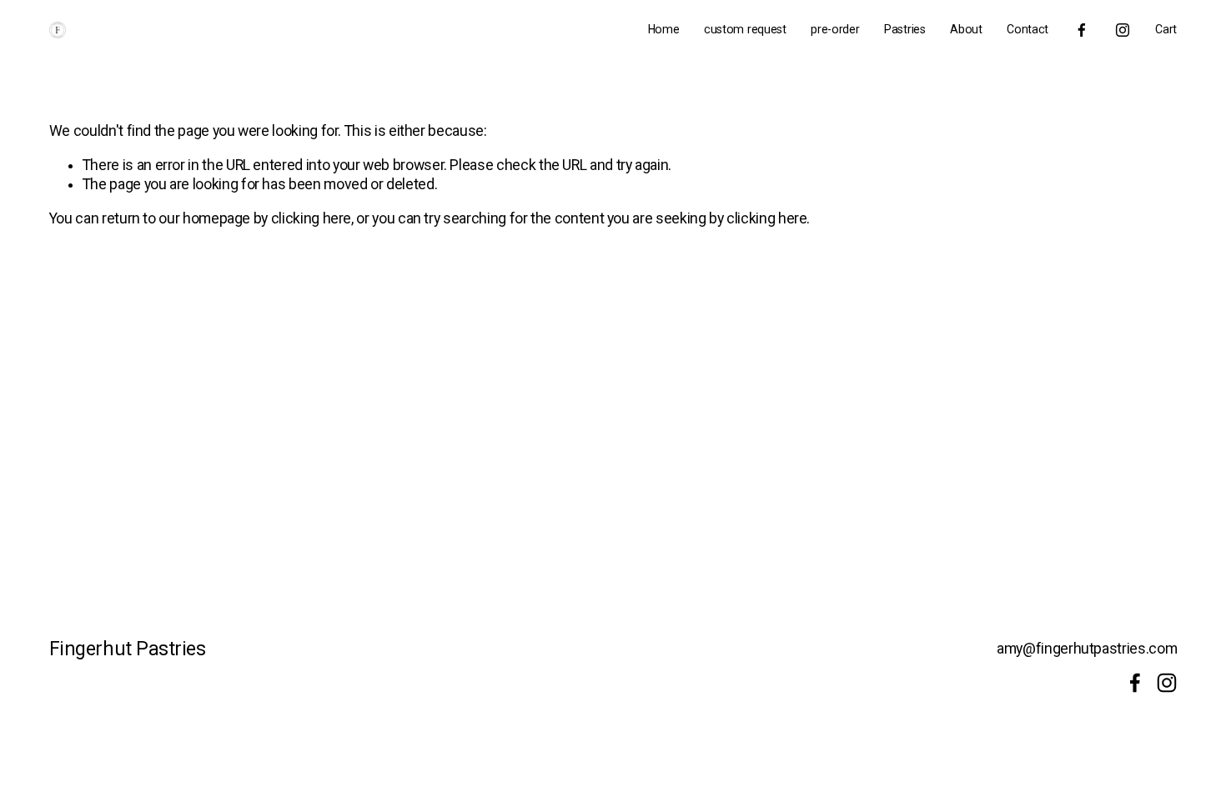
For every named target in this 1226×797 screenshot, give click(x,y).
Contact (1027, 29)
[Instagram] (1122, 30)
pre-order (835, 29)
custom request (745, 29)
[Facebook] (1081, 30)
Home (664, 29)
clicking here (311, 218)
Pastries (905, 29)
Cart (1166, 29)
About (966, 29)
